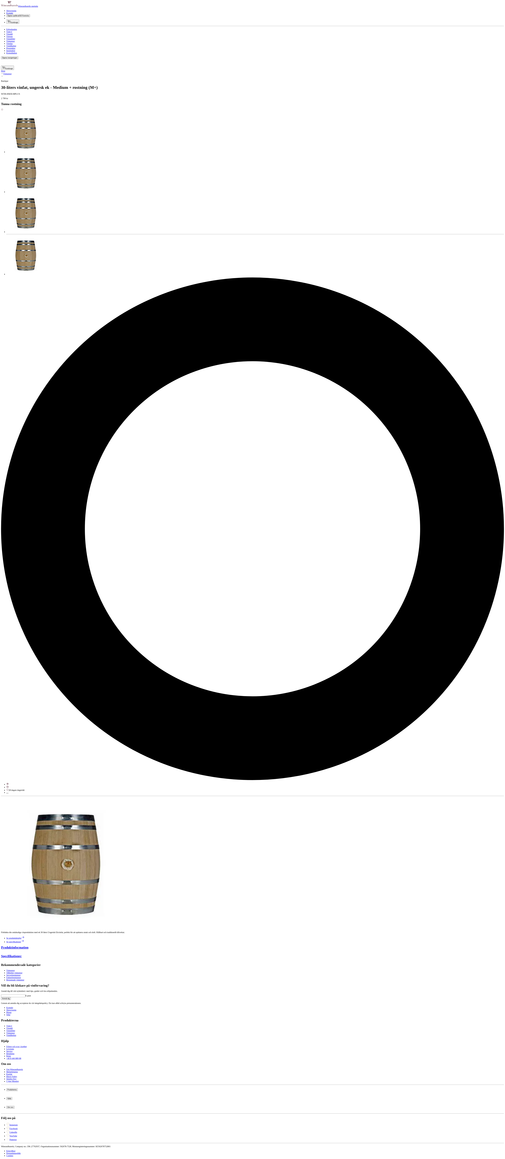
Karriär (9, 1074)
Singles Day (11, 1079)
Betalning (10, 1054)
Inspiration (10, 51)
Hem (3, 71)
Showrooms (11, 11)
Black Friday (11, 1076)
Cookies (9, 1156)
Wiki (8, 1015)
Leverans (10, 1049)
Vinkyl (9, 32)
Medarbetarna (12, 1072)
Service (9, 1051)
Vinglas (9, 43)
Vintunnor (10, 41)
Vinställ (9, 34)
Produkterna (12, 1090)
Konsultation (11, 53)
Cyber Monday (12, 1081)
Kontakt (9, 13)
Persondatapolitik (13, 1153)
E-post (28, 996)
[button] (67, 863)
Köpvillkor (10, 1151)
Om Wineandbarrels (14, 1069)
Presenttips (10, 48)
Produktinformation (14, 947)
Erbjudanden (11, 29)
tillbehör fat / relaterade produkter (85, 981)
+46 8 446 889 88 (13, 1058)
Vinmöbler (10, 39)
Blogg (8, 1012)
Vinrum (9, 36)
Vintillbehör (11, 46)
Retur (8, 1056)
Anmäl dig (6, 999)
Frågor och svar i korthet (16, 1046)
